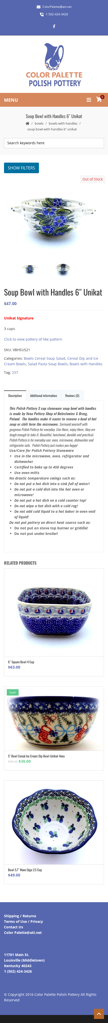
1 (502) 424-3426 (18, 971)
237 (15, 372)
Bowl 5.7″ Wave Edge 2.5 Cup (25, 869)
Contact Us (13, 927)
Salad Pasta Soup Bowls (48, 363)
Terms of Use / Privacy (23, 921)
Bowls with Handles (63, 123)
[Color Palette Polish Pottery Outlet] (54, 65)
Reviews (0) (72, 395)
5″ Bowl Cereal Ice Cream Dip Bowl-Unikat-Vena (36, 755)
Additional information (43, 395)
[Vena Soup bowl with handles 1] (53, 216)
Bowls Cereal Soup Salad (44, 358)
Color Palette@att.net (23, 932)
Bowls (39, 123)
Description (15, 395)
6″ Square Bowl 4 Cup (21, 661)
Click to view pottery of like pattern (33, 339)
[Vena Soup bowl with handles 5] (70, 269)
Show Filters (21, 168)
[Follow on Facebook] (54, 26)
